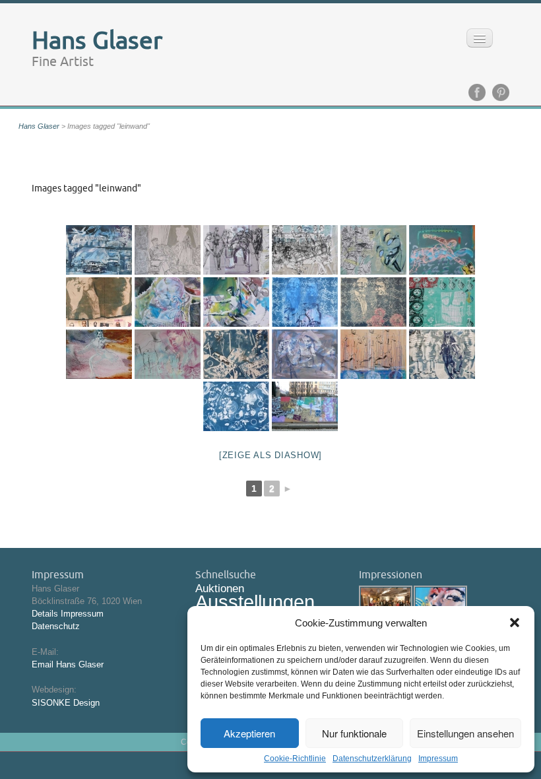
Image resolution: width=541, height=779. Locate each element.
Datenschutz (56, 626)
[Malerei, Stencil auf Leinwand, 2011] (236, 302)
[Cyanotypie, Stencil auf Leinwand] (373, 302)
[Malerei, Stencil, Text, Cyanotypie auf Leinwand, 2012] (305, 302)
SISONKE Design (66, 703)
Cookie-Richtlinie (295, 758)
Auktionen (219, 588)
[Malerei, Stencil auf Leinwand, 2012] (305, 354)
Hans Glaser (38, 126)
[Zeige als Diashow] (270, 455)
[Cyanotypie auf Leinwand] (236, 406)
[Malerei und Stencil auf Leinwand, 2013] (99, 250)
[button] (514, 622)
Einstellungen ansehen (465, 733)
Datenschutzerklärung (372, 758)
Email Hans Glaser (68, 664)
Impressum (438, 758)
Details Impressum (68, 614)
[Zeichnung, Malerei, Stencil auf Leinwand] (168, 250)
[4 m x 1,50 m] (305, 406)
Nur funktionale (354, 733)
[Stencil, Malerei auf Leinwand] (442, 302)
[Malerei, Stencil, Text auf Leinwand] (442, 250)
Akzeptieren (249, 733)
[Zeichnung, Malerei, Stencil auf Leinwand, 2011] (236, 250)
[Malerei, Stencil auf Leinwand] (168, 302)
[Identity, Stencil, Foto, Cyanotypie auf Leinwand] (99, 302)
